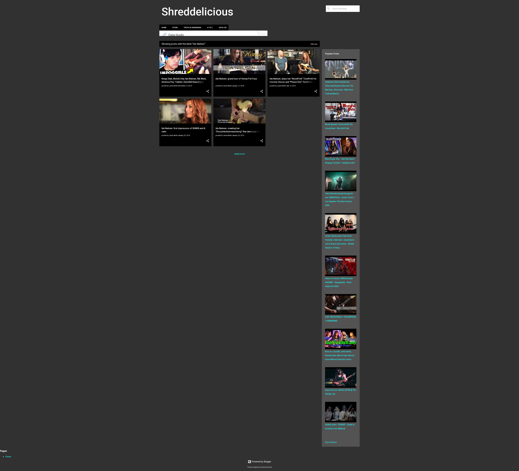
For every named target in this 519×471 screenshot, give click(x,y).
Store (175, 28)
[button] (207, 91)
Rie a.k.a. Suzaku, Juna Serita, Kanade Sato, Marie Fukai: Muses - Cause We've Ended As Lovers (340, 355)
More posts (239, 154)
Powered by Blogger (261, 461)
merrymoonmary (266, 467)
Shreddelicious (197, 11)
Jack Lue (222, 28)
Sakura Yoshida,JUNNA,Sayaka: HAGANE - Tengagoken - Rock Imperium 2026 (339, 282)
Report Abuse (331, 442)
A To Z (210, 28)
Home (164, 28)
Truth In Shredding (192, 28)
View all (314, 44)
